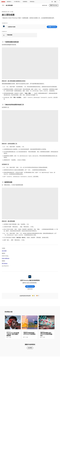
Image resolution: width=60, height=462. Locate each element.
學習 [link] (3, 5)
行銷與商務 (25, 1)
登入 (55, 1)
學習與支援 (32, 1)
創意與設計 (9, 1)
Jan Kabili (4, 250)
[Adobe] (3, 1)
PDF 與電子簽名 (17, 1)
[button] (52, 2)
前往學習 (30, 347)
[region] (13, 327)
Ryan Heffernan (5, 258)
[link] (3, 5)
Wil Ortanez (4, 263)
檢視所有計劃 (44, 5)
